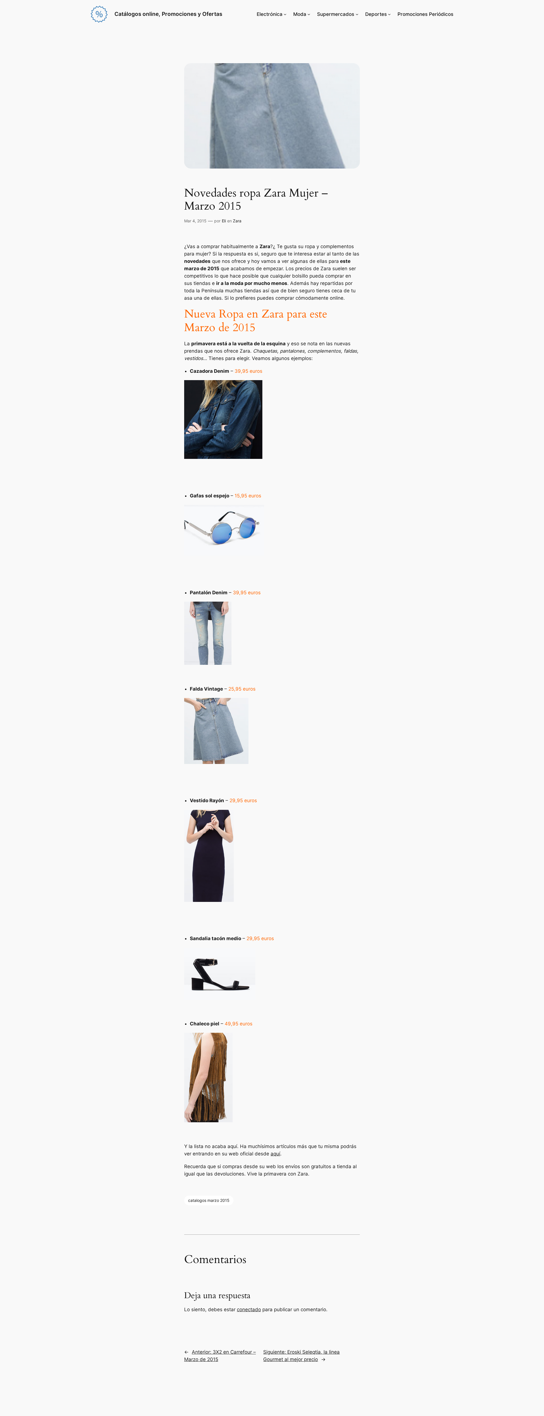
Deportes (376, 14)
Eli (224, 220)
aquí (275, 1154)
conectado (249, 1309)
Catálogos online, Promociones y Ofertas (168, 13)
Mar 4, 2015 (195, 220)
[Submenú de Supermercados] (357, 14)
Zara (237, 220)
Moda (299, 14)
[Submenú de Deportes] (389, 14)
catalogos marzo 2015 (209, 1200)
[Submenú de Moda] (308, 14)
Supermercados (335, 14)
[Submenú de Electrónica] (285, 14)
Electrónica (269, 14)
